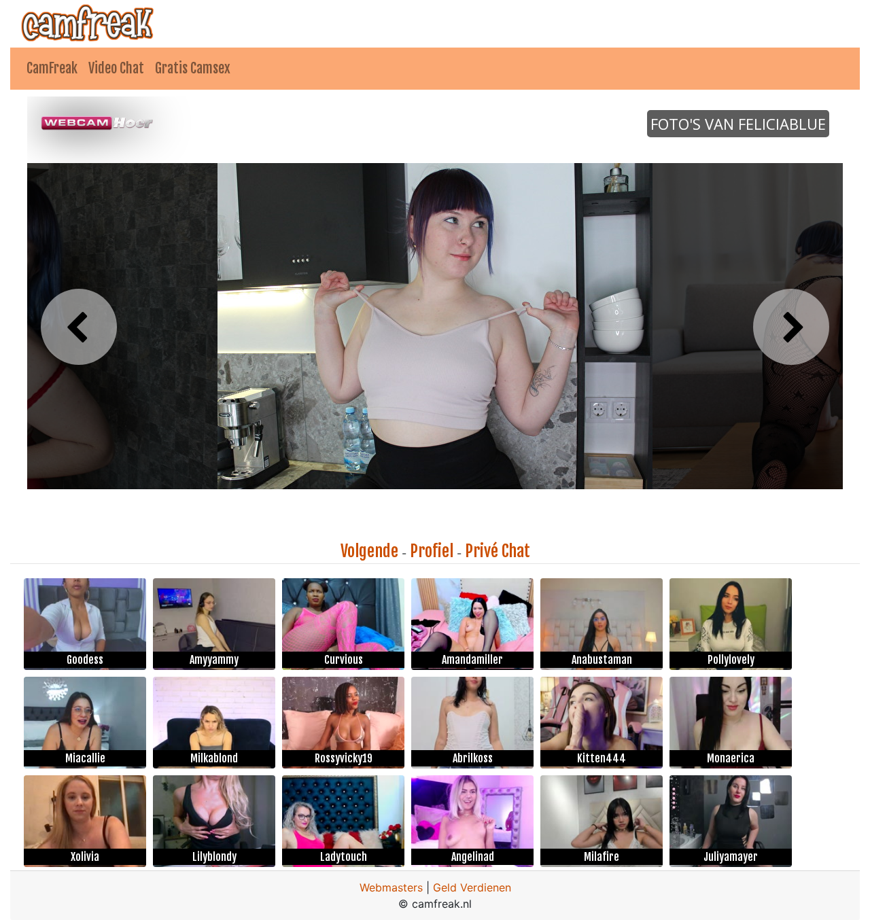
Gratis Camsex (192, 68)
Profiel (431, 551)
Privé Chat (497, 551)
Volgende (369, 551)
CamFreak (52, 68)
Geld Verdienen (472, 887)
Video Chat (116, 68)
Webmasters (391, 887)
